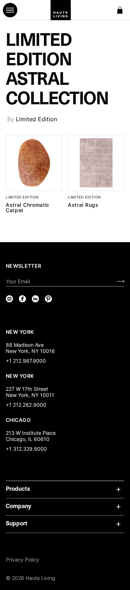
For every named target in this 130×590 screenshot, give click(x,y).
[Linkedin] (35, 298)
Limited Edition (36, 119)
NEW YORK (20, 332)
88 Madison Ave (25, 345)
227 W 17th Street (27, 389)
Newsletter (24, 266)
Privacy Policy (22, 559)
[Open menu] (10, 10)
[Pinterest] (48, 298)
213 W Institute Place (31, 433)
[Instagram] (9, 298)
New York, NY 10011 (30, 395)
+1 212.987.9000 (26, 361)
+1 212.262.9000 (26, 405)
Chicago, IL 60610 (27, 439)
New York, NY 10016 (30, 351)
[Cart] (120, 10)
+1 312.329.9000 (26, 449)
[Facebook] (22, 298)
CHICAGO (18, 420)
